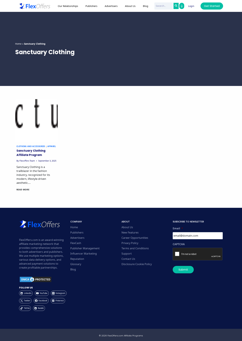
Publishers (76, 232)
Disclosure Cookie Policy (136, 264)
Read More (22, 189)
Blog (145, 6)
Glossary (75, 264)
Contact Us (128, 259)
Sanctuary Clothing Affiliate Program (30, 153)
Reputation (77, 259)
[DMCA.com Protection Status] (44, 279)
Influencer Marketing (83, 253)
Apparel (51, 146)
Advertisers (77, 238)
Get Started (212, 6)
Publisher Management (85, 248)
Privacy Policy (129, 243)
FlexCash (75, 243)
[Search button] (176, 6)
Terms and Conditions (135, 248)
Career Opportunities (134, 238)
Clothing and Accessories (30, 146)
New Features (130, 232)
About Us (127, 227)
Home (18, 43)
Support (126, 253)
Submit (183, 270)
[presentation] (36, 120)
